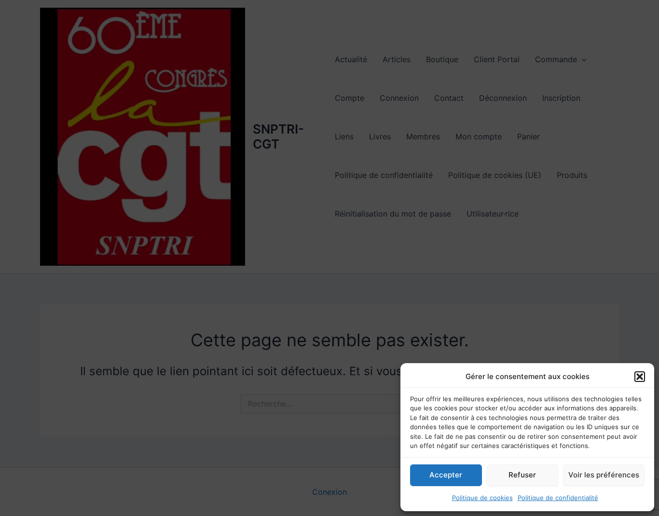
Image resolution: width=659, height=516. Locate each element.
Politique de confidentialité (558, 498)
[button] (640, 376)
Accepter (445, 474)
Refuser (522, 474)
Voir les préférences (603, 474)
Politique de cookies (482, 498)
